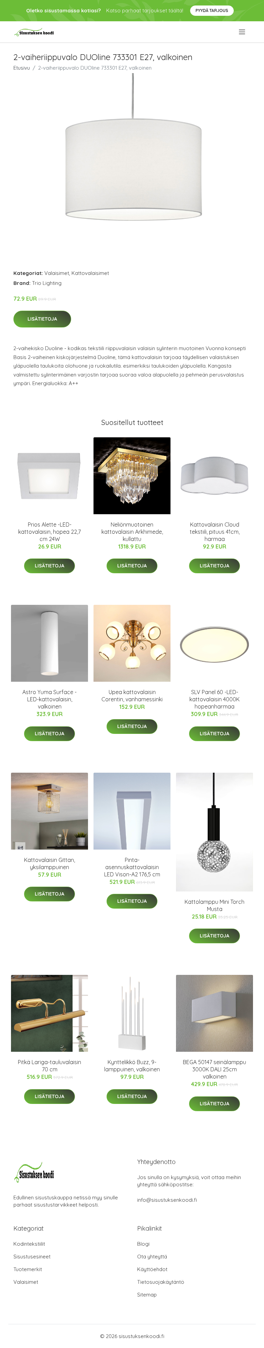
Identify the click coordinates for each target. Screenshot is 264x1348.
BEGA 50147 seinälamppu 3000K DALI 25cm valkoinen (214, 1069)
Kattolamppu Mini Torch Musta (214, 905)
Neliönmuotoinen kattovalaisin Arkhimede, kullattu (132, 531)
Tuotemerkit (27, 1269)
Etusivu (21, 68)
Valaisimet (56, 273)
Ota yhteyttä (152, 1256)
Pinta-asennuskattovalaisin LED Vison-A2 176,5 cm (132, 867)
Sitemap (147, 1294)
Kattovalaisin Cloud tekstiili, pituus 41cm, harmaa (215, 531)
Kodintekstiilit (29, 1244)
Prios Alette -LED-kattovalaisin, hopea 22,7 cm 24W (49, 531)
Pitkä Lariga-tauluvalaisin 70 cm (49, 1066)
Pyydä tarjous (212, 10)
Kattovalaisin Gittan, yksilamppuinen (49, 863)
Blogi (143, 1244)
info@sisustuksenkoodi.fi (167, 1200)
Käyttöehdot (152, 1269)
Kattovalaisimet (90, 273)
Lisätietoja (42, 319)
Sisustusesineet (32, 1256)
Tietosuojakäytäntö (160, 1282)
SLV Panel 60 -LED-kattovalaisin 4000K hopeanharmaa (214, 699)
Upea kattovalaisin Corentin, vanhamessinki (132, 696)
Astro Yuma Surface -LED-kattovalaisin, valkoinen (49, 699)
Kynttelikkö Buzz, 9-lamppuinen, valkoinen (132, 1066)
